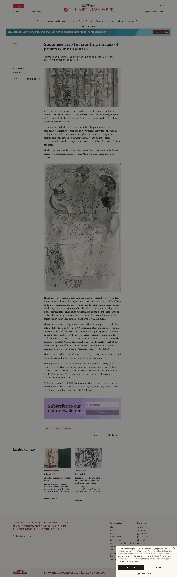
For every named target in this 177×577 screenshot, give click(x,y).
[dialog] (146, 561)
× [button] (174, 548)
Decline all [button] (159, 567)
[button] (145, 573)
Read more (133, 561)
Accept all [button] (131, 567)
